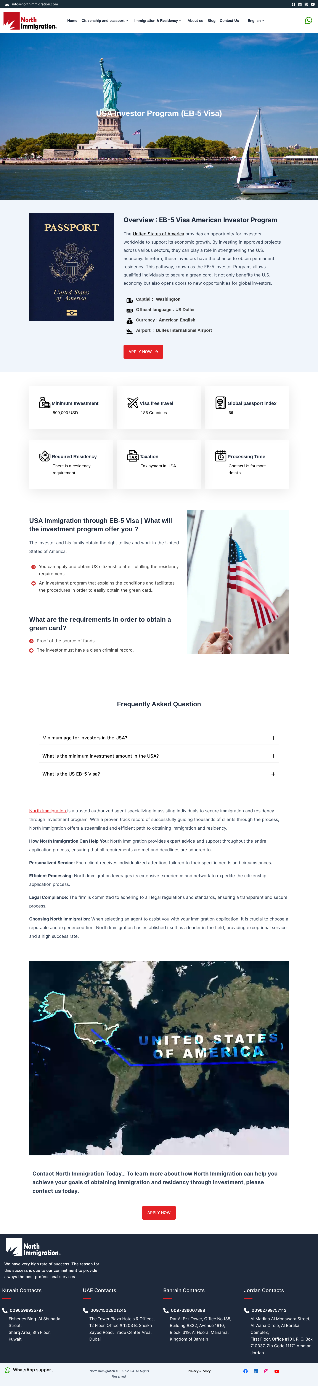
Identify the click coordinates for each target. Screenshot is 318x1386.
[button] (127, 20)
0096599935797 (27, 1310)
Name (137, 377)
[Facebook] (293, 4)
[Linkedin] (300, 4)
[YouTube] (313, 4)
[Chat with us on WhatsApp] (309, 20)
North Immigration (48, 810)
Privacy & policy (199, 1371)
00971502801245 (108, 1310)
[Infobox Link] (39, 1370)
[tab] (159, 738)
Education (141, 492)
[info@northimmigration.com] (31, 4)
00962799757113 (269, 1310)
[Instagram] (306, 4)
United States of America (158, 233)
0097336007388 (188, 1310)
